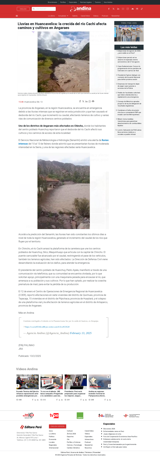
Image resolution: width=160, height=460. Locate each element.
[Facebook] (109, 9)
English (23, 9)
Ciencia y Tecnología (74, 445)
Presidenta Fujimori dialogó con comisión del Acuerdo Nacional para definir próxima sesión (129, 77)
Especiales (73, 2)
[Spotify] (137, 9)
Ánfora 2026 (71, 434)
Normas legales (86, 2)
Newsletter (116, 16)
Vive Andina (108, 2)
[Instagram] (127, 9)
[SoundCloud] (132, 9)
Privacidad (96, 452)
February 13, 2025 (81, 333)
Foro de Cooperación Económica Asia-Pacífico (120, 437)
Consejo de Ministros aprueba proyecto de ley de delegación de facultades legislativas (129, 103)
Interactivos (89, 439)
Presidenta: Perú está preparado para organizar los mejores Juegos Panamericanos (75, 394)
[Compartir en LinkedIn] (38, 399)
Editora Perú (65, 452)
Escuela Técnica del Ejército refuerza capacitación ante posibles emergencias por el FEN (27, 394)
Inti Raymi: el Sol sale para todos (115, 447)
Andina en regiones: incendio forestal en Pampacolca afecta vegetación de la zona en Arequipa (99, 395)
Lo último (51, 16)
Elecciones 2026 (109, 429)
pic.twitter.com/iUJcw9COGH (57, 327)
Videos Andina (27, 369)
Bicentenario (52, 2)
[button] (17, 386)
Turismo (98, 2)
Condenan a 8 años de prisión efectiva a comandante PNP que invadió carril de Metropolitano (129, 112)
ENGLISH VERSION (57, 426)
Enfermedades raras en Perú (113, 431)
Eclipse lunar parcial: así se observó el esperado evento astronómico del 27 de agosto (129, 60)
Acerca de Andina (77, 452)
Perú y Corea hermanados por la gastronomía (119, 444)
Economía (52, 439)
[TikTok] (142, 9)
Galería (74, 16)
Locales (52, 442)
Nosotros (88, 448)
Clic (68, 439)
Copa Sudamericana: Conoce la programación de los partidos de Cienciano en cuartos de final (129, 68)
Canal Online (85, 16)
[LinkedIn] (118, 9)
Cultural (69, 431)
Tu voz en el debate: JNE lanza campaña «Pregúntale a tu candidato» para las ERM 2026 (51, 394)
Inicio (51, 431)
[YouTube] (123, 9)
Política (51, 437)
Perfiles (63, 2)
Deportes (70, 437)
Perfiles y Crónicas (73, 442)
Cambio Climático (73, 448)
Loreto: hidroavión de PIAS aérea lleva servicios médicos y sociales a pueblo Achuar (129, 132)
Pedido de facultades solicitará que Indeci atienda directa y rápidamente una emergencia (129, 95)
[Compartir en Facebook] (33, 399)
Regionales (53, 445)
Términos (88, 452)
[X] (113, 9)
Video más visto (129, 23)
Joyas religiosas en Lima (112, 434)
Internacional (53, 448)
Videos (95, 16)
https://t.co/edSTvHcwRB (35, 327)
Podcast (105, 16)
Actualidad (63, 16)
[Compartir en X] (35, 399)
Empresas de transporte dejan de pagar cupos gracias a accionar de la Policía (128, 86)
